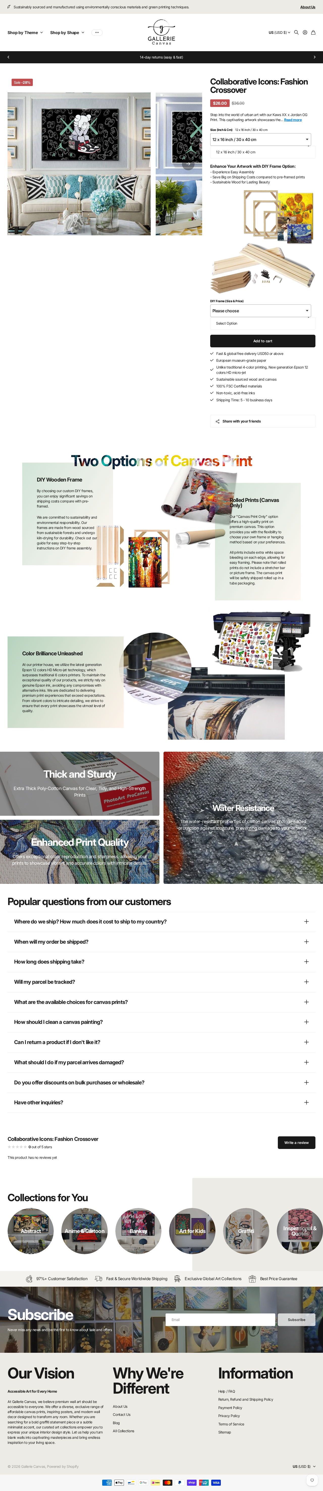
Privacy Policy (229, 1416)
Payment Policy (230, 1407)
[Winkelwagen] (313, 33)
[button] (9, 57)
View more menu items (97, 32)
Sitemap (224, 1432)
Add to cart (262, 341)
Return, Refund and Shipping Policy (245, 1399)
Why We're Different (148, 1380)
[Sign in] (305, 33)
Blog (116, 1423)
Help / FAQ (226, 1391)
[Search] (296, 33)
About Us (120, 1406)
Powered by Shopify (62, 1466)
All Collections (123, 1431)
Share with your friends (242, 421)
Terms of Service (231, 1424)
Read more (293, 120)
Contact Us (121, 1414)
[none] (304, 1231)
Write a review (296, 1142)
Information (255, 1373)
